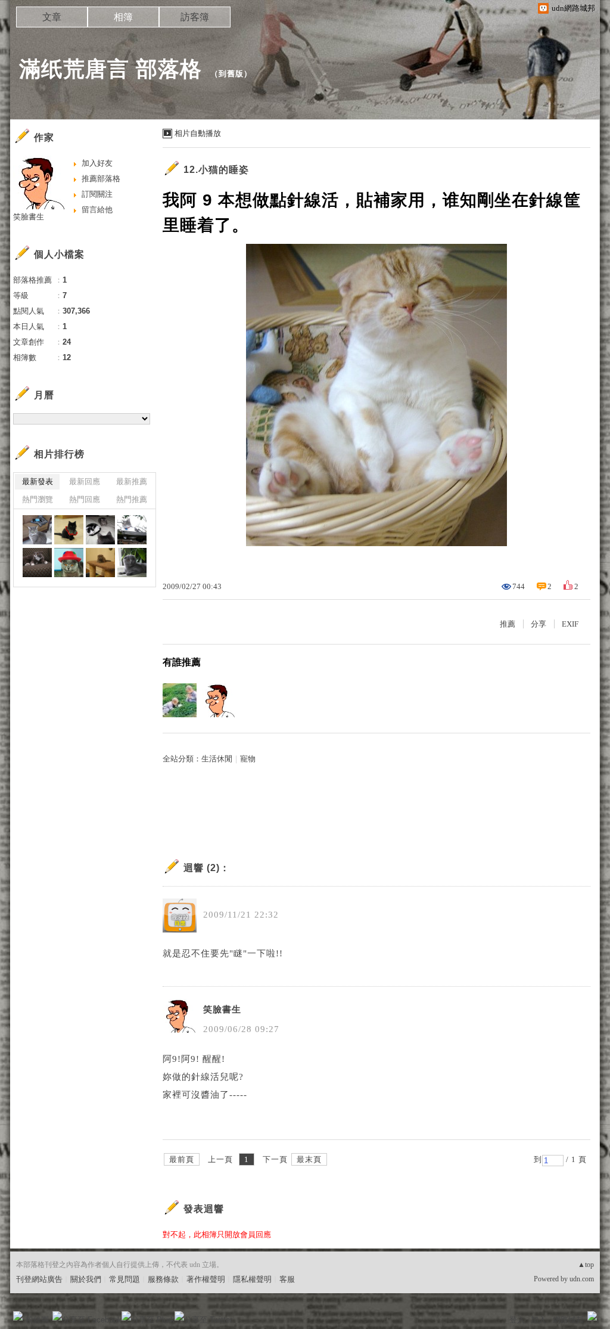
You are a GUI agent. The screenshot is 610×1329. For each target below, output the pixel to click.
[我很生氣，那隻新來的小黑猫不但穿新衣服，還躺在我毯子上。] (37, 529)
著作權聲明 (205, 1279)
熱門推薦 (131, 499)
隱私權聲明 (252, 1279)
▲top (586, 1264)
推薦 (507, 623)
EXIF (570, 623)
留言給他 (97, 209)
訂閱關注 (97, 194)
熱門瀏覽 (37, 499)
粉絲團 (37, 1319)
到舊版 (231, 73)
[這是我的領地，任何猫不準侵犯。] (100, 562)
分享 (538, 623)
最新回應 (84, 481)
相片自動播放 (198, 133)
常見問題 (124, 1279)
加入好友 (97, 163)
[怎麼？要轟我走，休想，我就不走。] (37, 562)
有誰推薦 (182, 662)
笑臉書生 (222, 1009)
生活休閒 (216, 758)
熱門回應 (84, 499)
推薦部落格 (101, 178)
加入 (538, 1319)
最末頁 (309, 1159)
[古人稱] (132, 529)
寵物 (248, 758)
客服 (287, 1279)
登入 (517, 1319)
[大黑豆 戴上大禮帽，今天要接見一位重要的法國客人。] (68, 562)
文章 (51, 17)
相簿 (123, 17)
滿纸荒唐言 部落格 (110, 69)
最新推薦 (131, 481)
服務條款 (163, 1279)
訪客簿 (194, 17)
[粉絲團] (18, 1316)
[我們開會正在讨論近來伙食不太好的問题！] (100, 529)
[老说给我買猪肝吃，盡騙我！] (132, 562)
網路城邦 (568, 1319)
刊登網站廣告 (39, 1279)
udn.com (581, 1279)
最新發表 (37, 481)
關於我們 (85, 1279)
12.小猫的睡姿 (216, 170)
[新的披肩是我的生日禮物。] (68, 529)
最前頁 (181, 1159)
